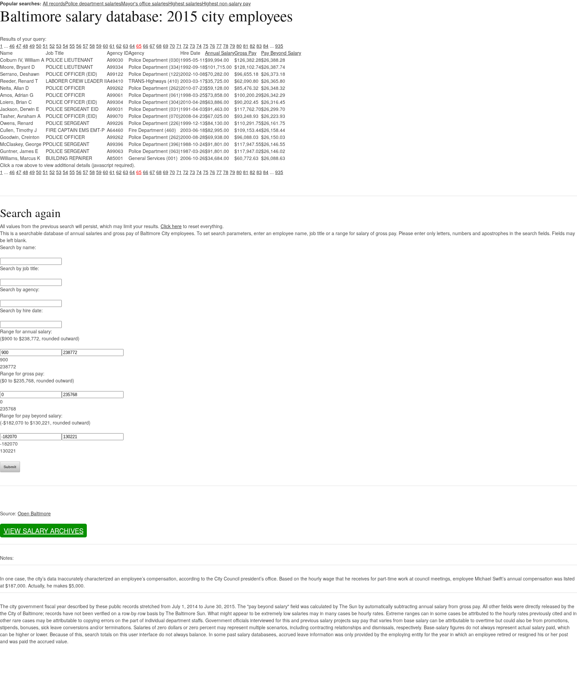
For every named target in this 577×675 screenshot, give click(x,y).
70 (172, 45)
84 (265, 45)
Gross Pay (245, 52)
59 (99, 45)
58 (92, 45)
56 (78, 45)
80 (239, 45)
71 (179, 45)
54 (65, 45)
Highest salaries (185, 3)
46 (12, 45)
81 (245, 45)
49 (32, 45)
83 (259, 45)
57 (85, 45)
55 (72, 45)
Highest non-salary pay (226, 3)
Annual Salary (219, 52)
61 (112, 45)
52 (52, 45)
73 (192, 45)
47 (18, 45)
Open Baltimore (34, 513)
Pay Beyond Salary (281, 52)
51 (45, 45)
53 (58, 45)
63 (125, 45)
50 (38, 45)
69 (165, 45)
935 (279, 45)
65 (139, 45)
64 (132, 45)
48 (25, 45)
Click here (171, 226)
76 (212, 45)
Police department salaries (93, 3)
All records (54, 3)
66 (145, 45)
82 (252, 45)
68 (159, 45)
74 (199, 45)
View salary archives (43, 530)
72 (185, 45)
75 (205, 45)
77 (219, 45)
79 (232, 45)
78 (225, 45)
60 (105, 45)
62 (119, 45)
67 (152, 45)
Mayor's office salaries (144, 3)
